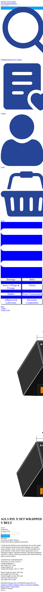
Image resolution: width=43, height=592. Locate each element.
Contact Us (4, 585)
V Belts (3, 308)
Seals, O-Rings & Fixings (10, 286)
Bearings (11, 279)
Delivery (3, 2)
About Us (22, 585)
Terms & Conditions (32, 585)
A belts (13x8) (5, 310)
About (9, 2)
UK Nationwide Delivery (9, 3)
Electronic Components (32, 301)
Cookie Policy (14, 586)
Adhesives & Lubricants (11, 301)
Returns (16, 585)
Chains (32, 285)
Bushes (11, 294)
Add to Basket (5, 535)
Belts (32, 279)
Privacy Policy (5, 586)
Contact (13, 2)
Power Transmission (32, 294)
